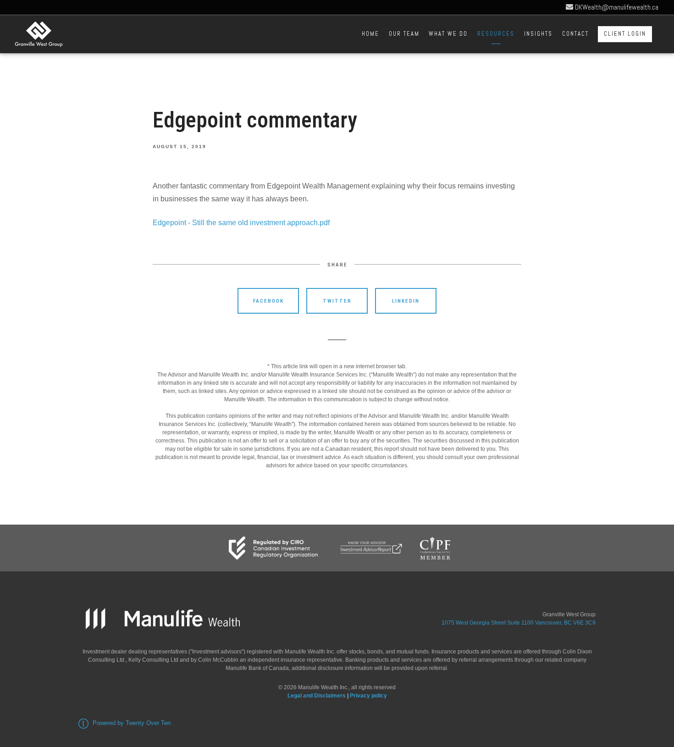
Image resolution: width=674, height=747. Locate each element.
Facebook (268, 301)
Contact (575, 34)
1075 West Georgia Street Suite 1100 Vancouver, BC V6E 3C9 (519, 623)
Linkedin (406, 301)
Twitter (337, 301)
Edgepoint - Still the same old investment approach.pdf (241, 223)
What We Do (448, 34)
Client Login (625, 34)
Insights (538, 34)
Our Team (404, 34)
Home (370, 34)
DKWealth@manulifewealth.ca (615, 7)
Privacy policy (368, 695)
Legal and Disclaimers (316, 695)
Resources (495, 34)
